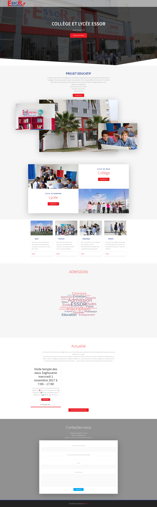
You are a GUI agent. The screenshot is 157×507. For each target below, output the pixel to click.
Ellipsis (85, 504)
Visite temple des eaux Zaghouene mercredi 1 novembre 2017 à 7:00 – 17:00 (45, 376)
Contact (132, 3)
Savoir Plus (78, 95)
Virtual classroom (143, 3)
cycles (102, 3)
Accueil (83, 3)
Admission (116, 3)
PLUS (33, 254)
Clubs (108, 3)
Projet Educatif (93, 3)
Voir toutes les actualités (78, 410)
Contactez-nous (78, 35)
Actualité (124, 3)
